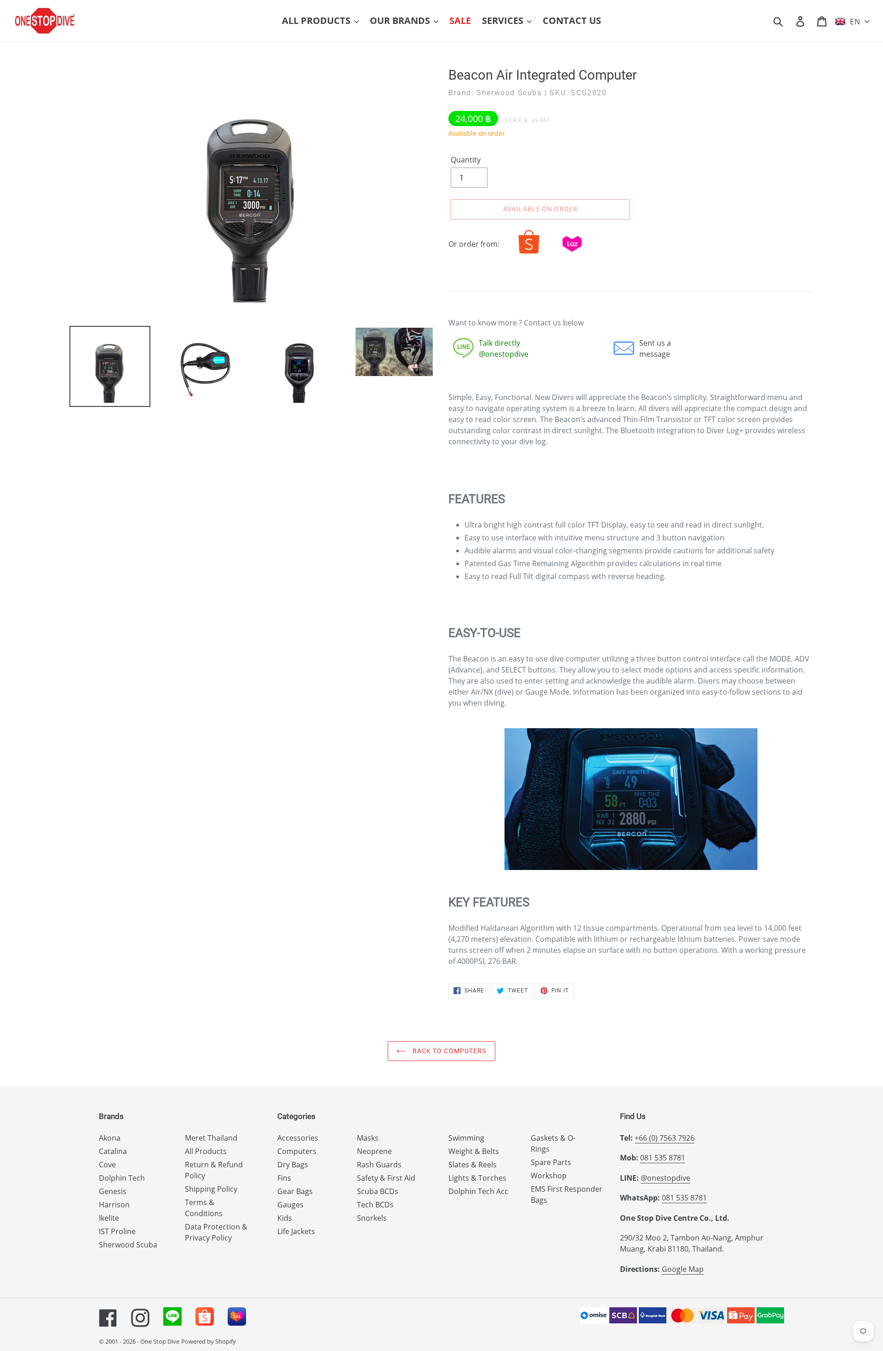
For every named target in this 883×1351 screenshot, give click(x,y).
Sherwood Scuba (128, 1245)
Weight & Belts (473, 1151)
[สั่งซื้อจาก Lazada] (572, 254)
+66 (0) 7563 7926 (664, 1138)
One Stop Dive (159, 1341)
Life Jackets (296, 1231)
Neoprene (374, 1151)
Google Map (683, 1269)
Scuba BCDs (377, 1191)
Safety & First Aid (386, 1178)
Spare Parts (551, 1162)
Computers (296, 1151)
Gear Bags (295, 1191)
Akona (109, 1138)
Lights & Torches (477, 1178)
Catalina (113, 1151)
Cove (107, 1165)
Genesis (112, 1191)
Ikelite (109, 1218)
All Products (206, 1151)
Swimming (466, 1138)
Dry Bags (292, 1165)
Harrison (114, 1205)
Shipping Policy (211, 1189)
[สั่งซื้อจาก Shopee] (529, 254)
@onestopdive (665, 1178)
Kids (284, 1218)
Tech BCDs (375, 1205)
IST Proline (117, 1231)
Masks (367, 1138)
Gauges (290, 1205)
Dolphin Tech (122, 1178)
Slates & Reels (472, 1165)
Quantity (466, 160)
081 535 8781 (662, 1158)
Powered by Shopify (208, 1341)
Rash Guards (379, 1165)
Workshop (549, 1176)
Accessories (297, 1138)
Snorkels (372, 1218)
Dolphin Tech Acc (478, 1191)
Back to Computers (448, 1051)
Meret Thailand (211, 1138)
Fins (284, 1178)
